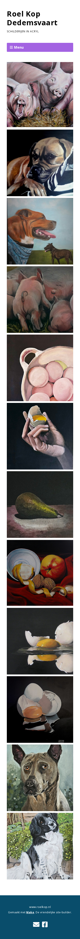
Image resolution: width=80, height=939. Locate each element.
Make (30, 912)
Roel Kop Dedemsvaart (32, 18)
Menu (19, 47)
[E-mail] (36, 924)
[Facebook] (45, 924)
